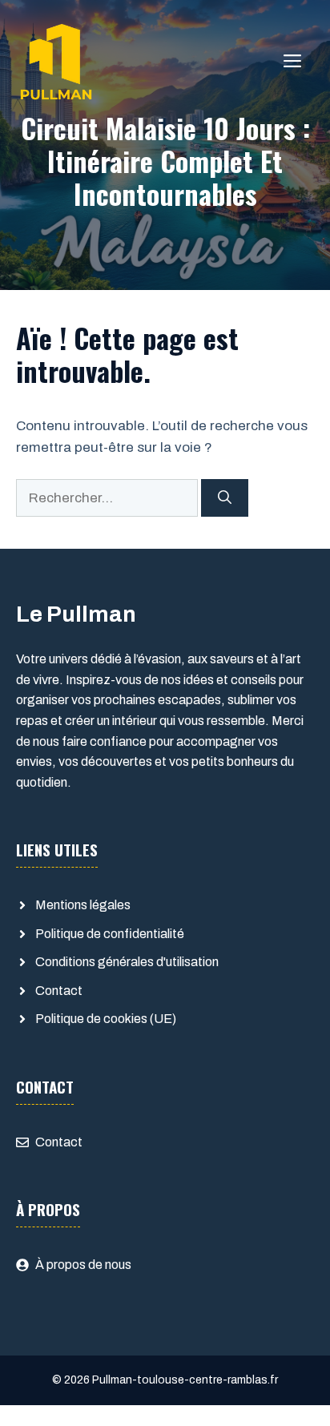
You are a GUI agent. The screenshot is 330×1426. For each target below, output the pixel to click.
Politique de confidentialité (109, 934)
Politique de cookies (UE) (105, 1018)
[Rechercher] (224, 498)
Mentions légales (83, 905)
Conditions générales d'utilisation (127, 962)
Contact (58, 990)
